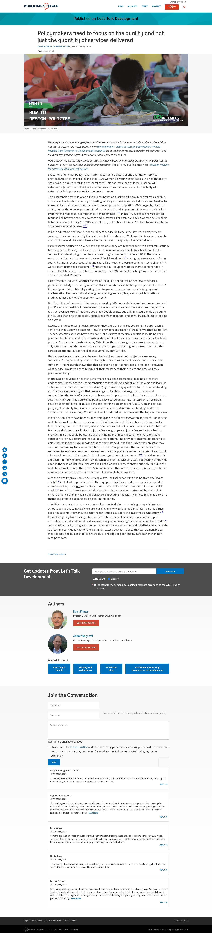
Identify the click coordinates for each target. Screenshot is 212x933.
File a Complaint (181, 920)
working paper (106, 146)
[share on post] (4, 461)
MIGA (66, 929)
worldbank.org (178, 2)
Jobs (67, 920)
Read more (93, 813)
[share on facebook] (4, 455)
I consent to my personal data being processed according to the (138, 586)
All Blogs (132, 6)
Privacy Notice (79, 747)
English (51, 51)
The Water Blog (111, 669)
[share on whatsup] (4, 474)
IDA (54, 929)
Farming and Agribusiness (85, 669)
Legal (26, 920)
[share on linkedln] (4, 468)
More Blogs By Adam (86, 647)
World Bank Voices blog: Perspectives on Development (147, 669)
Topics (145, 6)
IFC (60, 929)
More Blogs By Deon (86, 623)
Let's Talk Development (118, 19)
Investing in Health (59, 669)
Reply (162, 784)
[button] (184, 7)
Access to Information (53, 920)
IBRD (49, 929)
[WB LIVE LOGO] (172, 7)
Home (120, 6)
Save (54, 762)
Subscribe (170, 571)
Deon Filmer (44, 46)
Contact (156, 6)
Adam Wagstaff (61, 46)
